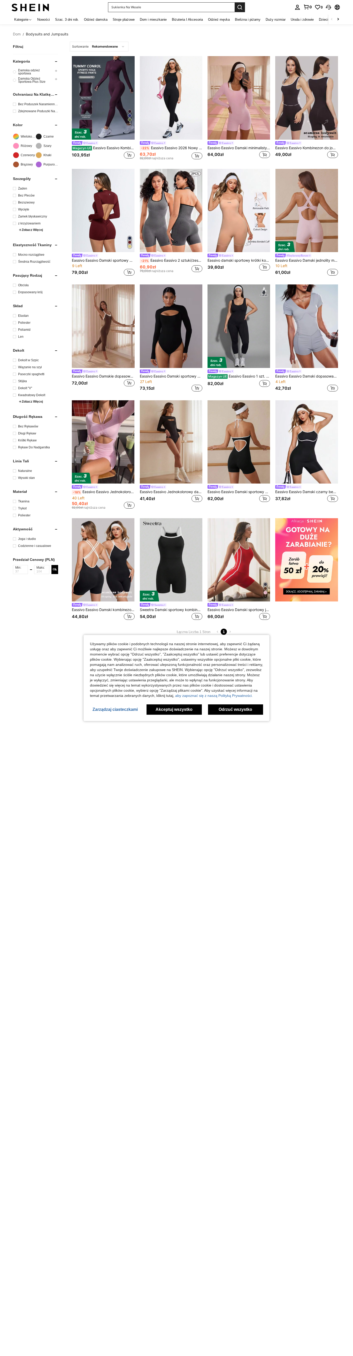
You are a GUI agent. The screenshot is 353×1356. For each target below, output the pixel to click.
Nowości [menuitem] (43, 19)
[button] (328, 7)
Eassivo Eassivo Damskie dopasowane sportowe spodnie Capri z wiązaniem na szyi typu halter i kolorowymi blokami (103, 376)
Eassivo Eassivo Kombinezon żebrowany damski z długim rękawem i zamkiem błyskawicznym (103, 148)
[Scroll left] (332, 19)
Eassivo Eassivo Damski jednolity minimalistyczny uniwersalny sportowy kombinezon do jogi (306, 260)
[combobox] (99, 46)
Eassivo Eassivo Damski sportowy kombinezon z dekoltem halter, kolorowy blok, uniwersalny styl (239, 492)
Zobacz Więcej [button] (32, 230)
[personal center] (297, 7)
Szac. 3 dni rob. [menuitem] (67, 19)
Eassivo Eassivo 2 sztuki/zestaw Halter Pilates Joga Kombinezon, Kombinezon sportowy (171, 260)
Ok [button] (55, 569)
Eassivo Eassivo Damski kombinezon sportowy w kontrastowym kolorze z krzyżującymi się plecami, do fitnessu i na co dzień (103, 610)
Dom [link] (17, 34)
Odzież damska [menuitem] (96, 19)
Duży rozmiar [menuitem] (276, 19)
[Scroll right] (338, 19)
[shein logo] (30, 7)
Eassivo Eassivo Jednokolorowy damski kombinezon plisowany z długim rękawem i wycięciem (103, 492)
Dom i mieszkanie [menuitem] (153, 19)
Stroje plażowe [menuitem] (124, 19)
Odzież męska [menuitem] (219, 19)
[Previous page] (217, 632)
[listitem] (103, 109)
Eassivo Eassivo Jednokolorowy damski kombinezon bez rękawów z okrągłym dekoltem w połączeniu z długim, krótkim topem (171, 492)
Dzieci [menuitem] (323, 19)
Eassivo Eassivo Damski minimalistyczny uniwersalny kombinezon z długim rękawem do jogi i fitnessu (239, 148)
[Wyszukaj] (240, 7)
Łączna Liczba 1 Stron (193, 632)
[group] (35, 72)
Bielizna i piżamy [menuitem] (247, 19)
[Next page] (230, 632)
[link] (307, 7)
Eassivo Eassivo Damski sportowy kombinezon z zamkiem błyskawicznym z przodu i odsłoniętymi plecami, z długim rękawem (103, 260)
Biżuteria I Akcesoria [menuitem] (187, 19)
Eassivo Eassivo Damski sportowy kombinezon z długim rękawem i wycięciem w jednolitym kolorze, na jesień (171, 376)
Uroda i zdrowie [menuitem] (302, 19)
